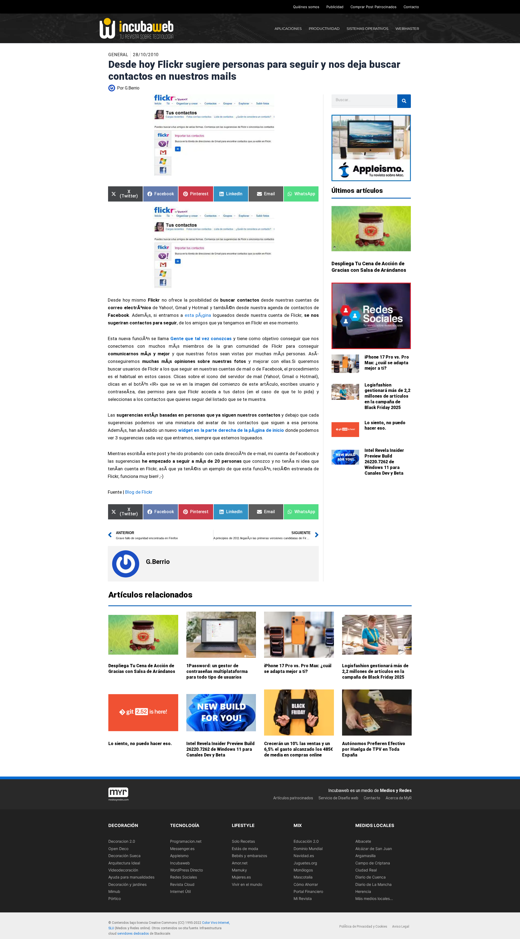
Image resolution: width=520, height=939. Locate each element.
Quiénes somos (306, 7)
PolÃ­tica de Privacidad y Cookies (363, 926)
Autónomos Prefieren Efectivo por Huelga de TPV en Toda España (373, 749)
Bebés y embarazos (249, 855)
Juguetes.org (305, 862)
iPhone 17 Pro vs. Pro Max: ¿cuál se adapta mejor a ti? (387, 362)
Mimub (114, 891)
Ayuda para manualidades (131, 877)
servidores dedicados (133, 933)
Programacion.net (186, 841)
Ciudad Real (366, 870)
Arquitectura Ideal (124, 862)
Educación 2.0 (306, 841)
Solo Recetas (243, 841)
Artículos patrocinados (293, 798)
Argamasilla (365, 855)
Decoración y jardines (127, 884)
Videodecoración (123, 870)
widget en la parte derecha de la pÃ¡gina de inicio (231, 430)
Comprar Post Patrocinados (373, 7)
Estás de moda (245, 848)
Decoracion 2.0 (121, 841)
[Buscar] (404, 101)
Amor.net (240, 862)
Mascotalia (303, 877)
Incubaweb (180, 862)
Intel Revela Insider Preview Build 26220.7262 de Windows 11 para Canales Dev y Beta (384, 461)
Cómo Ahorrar (306, 884)
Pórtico (114, 898)
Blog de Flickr (138, 492)
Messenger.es (182, 848)
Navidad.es (304, 855)
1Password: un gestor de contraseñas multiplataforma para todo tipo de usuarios (217, 671)
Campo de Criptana (372, 862)
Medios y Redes (396, 790)
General (118, 54)
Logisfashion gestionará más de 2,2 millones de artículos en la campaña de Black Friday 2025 (387, 396)
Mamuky (239, 870)
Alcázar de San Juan (373, 848)
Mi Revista (303, 898)
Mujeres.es (241, 877)
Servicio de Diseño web (338, 798)
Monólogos (303, 870)
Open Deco (118, 848)
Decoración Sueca (124, 855)
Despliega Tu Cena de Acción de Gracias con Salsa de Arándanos (141, 668)
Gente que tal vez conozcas (201, 338)
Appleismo (179, 855)
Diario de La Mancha (373, 884)
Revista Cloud (182, 884)
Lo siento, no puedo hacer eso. (385, 425)
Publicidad (334, 7)
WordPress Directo (186, 870)
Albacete (363, 841)
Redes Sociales (183, 877)
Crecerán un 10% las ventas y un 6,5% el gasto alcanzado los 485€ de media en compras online (298, 749)
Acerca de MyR (399, 798)
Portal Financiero (308, 891)
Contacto (411, 7)
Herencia (363, 891)
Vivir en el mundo (247, 884)
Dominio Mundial (308, 848)
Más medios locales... (374, 898)
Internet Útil (180, 891)
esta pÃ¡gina (198, 315)
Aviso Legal (400, 926)
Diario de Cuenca (370, 877)
